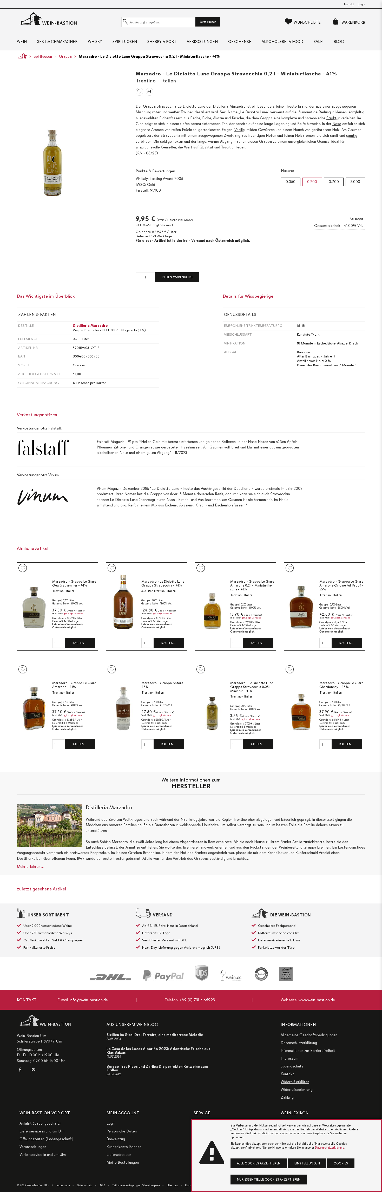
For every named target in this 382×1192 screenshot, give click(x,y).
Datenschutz (85, 1185)
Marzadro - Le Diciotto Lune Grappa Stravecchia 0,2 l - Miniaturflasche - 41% (149, 56)
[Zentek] (261, 974)
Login (361, 4)
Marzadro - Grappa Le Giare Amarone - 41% (74, 685)
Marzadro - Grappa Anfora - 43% (163, 685)
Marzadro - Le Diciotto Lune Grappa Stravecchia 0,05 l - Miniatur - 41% (251, 687)
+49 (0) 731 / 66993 (197, 999)
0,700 (334, 181)
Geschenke (239, 41)
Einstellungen (307, 1163)
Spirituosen (125, 41)
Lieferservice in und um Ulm (41, 1131)
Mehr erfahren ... (30, 866)
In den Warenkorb (177, 277)
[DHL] (110, 977)
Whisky (95, 41)
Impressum (289, 1058)
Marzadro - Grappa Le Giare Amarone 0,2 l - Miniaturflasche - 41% (252, 585)
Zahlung (287, 1097)
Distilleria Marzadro (90, 325)
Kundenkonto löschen (124, 1146)
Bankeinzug (116, 1139)
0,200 (312, 181)
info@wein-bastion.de (89, 999)
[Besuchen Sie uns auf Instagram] (33, 1069)
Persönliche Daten (122, 1131)
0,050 (290, 181)
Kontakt (349, 4)
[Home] (21, 56)
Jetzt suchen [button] (208, 22)
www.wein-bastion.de (317, 999)
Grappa (65, 56)
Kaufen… (80, 643)
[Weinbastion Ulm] (68, 19)
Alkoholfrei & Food (282, 41)
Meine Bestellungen (123, 1162)
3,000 (355, 181)
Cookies (341, 1163)
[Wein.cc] (231, 975)
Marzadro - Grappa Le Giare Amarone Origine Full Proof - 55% (341, 585)
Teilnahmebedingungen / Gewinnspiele (136, 1185)
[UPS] (201, 973)
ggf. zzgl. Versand (73, 613)
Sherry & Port (161, 41)
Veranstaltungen (32, 1146)
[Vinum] (286, 974)
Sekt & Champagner (57, 41)
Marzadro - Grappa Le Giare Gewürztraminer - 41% (74, 583)
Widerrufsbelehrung (297, 1089)
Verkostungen (202, 41)
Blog (339, 41)
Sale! (318, 41)
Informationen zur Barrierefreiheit (308, 1050)
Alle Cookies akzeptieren (259, 1163)
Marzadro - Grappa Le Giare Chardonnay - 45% (341, 685)
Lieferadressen (119, 1154)
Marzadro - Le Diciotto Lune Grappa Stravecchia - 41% (162, 583)
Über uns (172, 1185)
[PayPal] (163, 975)
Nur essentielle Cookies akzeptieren (269, 1179)
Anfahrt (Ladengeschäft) (40, 1123)
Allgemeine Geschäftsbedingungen (309, 1035)
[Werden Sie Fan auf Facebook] (21, 1069)
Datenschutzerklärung (299, 1042)
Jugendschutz (292, 1066)
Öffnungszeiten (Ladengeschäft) (46, 1139)
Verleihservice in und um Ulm (42, 1154)
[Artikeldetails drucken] (149, 91)
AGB (102, 1185)
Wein (22, 41)
